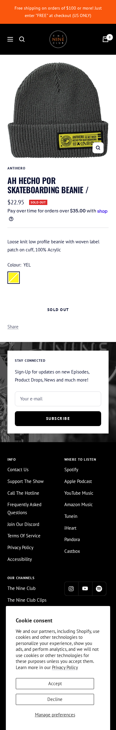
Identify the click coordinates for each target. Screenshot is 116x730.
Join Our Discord (23, 524)
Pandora (72, 539)
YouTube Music (78, 493)
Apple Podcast (78, 481)
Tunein (70, 516)
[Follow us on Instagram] (71, 589)
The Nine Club (21, 588)
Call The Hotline (23, 493)
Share (13, 327)
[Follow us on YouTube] (85, 589)
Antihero (16, 168)
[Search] (22, 39)
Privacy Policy (65, 667)
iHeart (70, 528)
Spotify (71, 469)
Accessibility (19, 559)
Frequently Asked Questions (24, 508)
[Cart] (105, 39)
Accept (55, 683)
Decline (54, 699)
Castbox (72, 551)
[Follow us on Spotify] (99, 589)
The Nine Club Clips (26, 600)
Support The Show (25, 481)
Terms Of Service (24, 536)
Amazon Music (78, 504)
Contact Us (17, 469)
